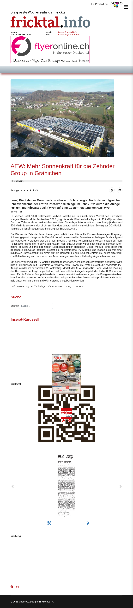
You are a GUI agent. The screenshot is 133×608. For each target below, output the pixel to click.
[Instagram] (17, 586)
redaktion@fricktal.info (68, 34)
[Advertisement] (66, 560)
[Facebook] (112, 190)
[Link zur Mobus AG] (116, 4)
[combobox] (36, 306)
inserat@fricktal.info (67, 32)
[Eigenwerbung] (50, 49)
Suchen (15, 305)
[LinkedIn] (119, 190)
